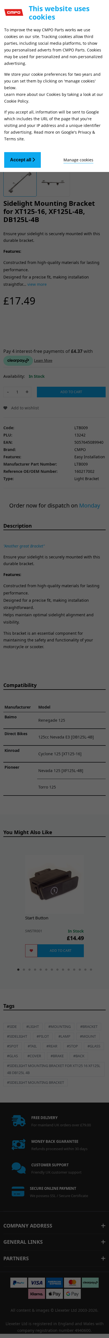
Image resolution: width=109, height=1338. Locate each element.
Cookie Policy (16, 101)
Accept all (21, 159)
